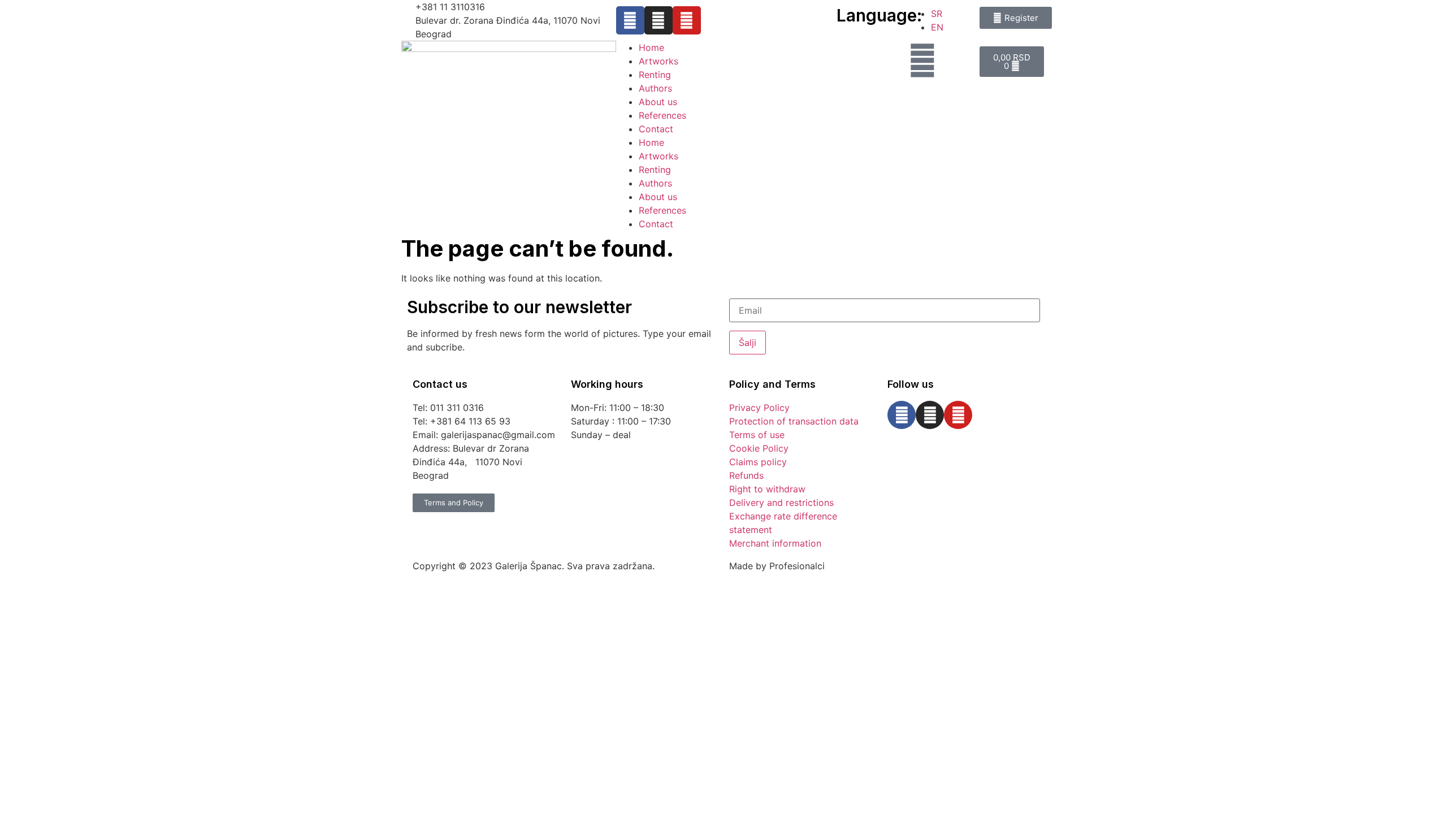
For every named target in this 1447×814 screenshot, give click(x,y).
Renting (655, 74)
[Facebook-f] (630, 20)
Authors (655, 88)
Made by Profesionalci (777, 565)
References (662, 115)
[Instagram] (658, 20)
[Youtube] (687, 20)
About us (658, 101)
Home (651, 47)
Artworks (658, 61)
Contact (656, 129)
